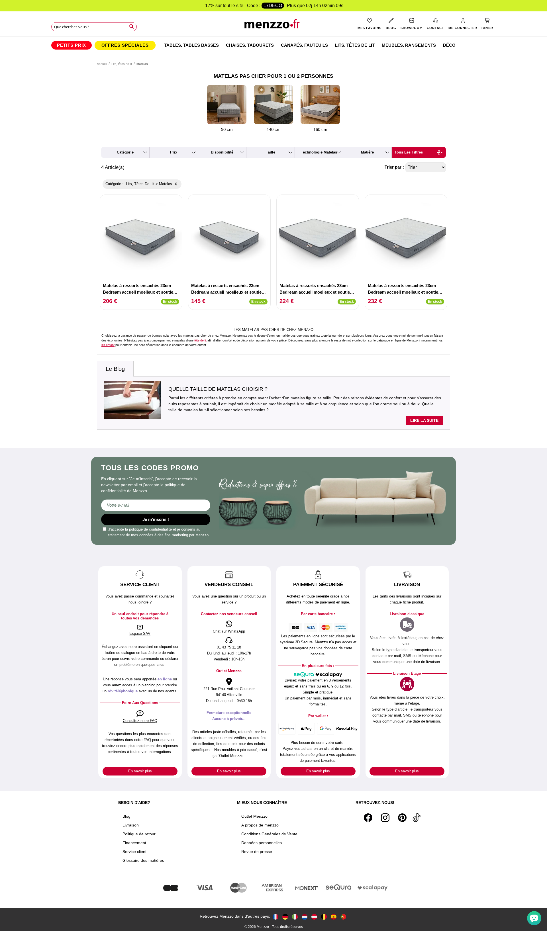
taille (270, 152)
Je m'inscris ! (155, 519)
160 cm (320, 129)
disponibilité (222, 152)
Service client (134, 851)
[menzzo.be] (324, 916)
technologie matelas (319, 152)
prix (173, 152)
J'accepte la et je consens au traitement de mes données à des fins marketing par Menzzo (158, 532)
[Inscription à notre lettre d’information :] (155, 505)
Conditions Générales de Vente (269, 834)
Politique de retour (139, 834)
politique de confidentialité (150, 529)
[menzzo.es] (333, 916)
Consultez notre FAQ (140, 721)
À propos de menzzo (260, 825)
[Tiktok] (416, 817)
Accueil (102, 64)
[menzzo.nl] (304, 916)
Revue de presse (256, 851)
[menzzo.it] (295, 916)
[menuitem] (71, 45)
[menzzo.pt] (343, 916)
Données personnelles (261, 842)
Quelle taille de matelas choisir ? (218, 389)
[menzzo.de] (285, 916)
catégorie (125, 152)
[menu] (273, 45)
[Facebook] (368, 817)
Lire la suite (424, 420)
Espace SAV (139, 633)
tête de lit (200, 340)
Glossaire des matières (143, 860)
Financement (134, 842)
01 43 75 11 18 (229, 647)
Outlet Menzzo (254, 816)
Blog (126, 816)
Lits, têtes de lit (121, 64)
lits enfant (108, 345)
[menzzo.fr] (275, 916)
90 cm (227, 129)
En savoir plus (140, 771)
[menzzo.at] (314, 916)
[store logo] (274, 26)
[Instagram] (385, 817)
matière (367, 152)
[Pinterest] (402, 817)
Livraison (131, 825)
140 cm (274, 129)
